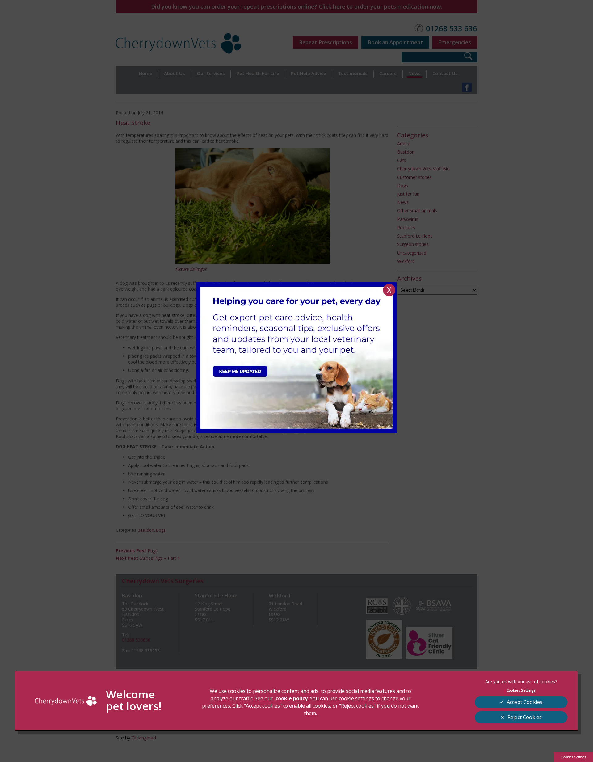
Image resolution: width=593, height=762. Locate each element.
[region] (296, 701)
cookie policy (291, 698)
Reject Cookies (524, 717)
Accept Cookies (524, 702)
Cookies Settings (573, 757)
